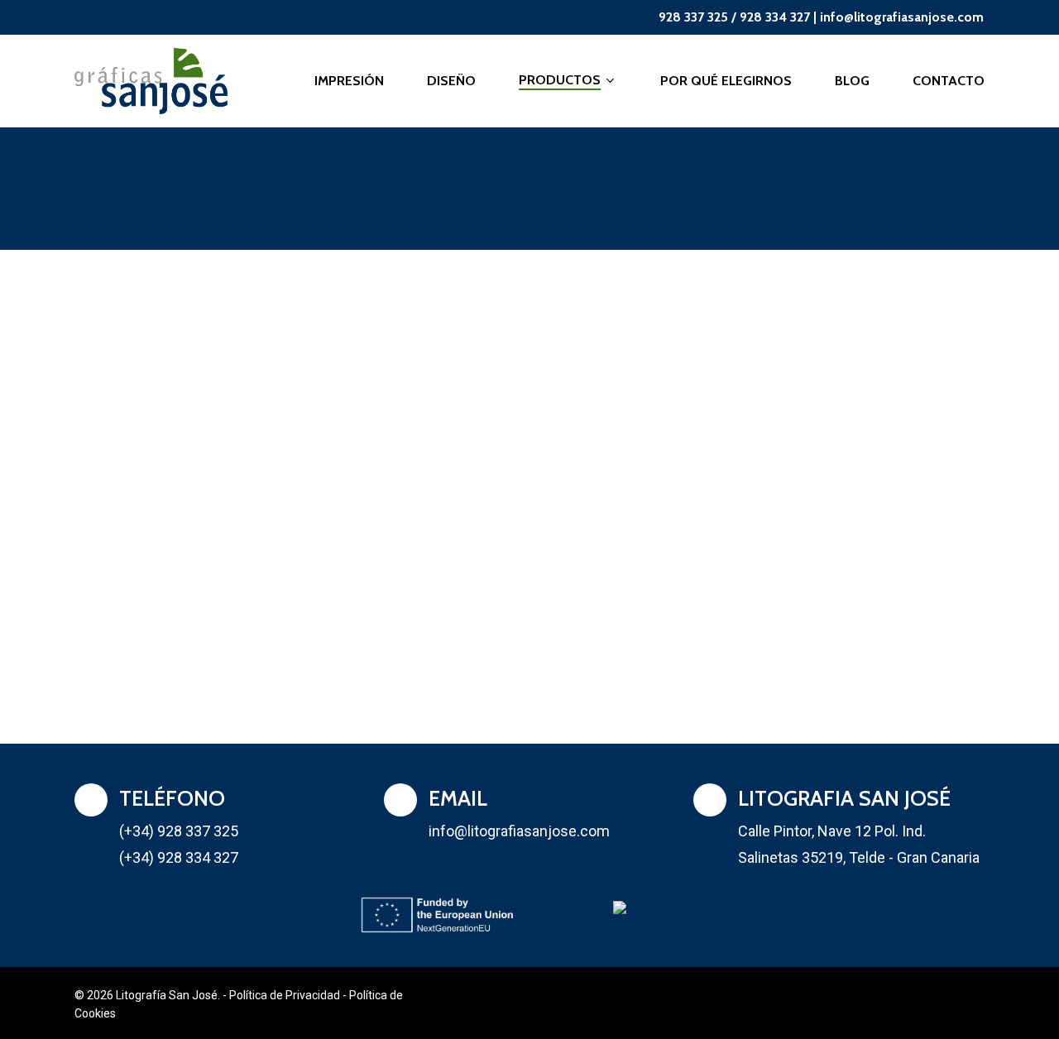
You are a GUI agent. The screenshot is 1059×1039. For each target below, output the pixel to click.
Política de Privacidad (284, 995)
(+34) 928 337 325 (178, 831)
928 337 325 (693, 17)
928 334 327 (775, 17)
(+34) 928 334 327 (178, 857)
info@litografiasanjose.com (902, 17)
